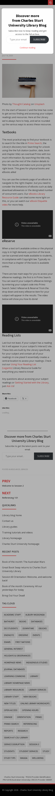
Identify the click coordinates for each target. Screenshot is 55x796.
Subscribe (39, 39)
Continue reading (27, 47)
